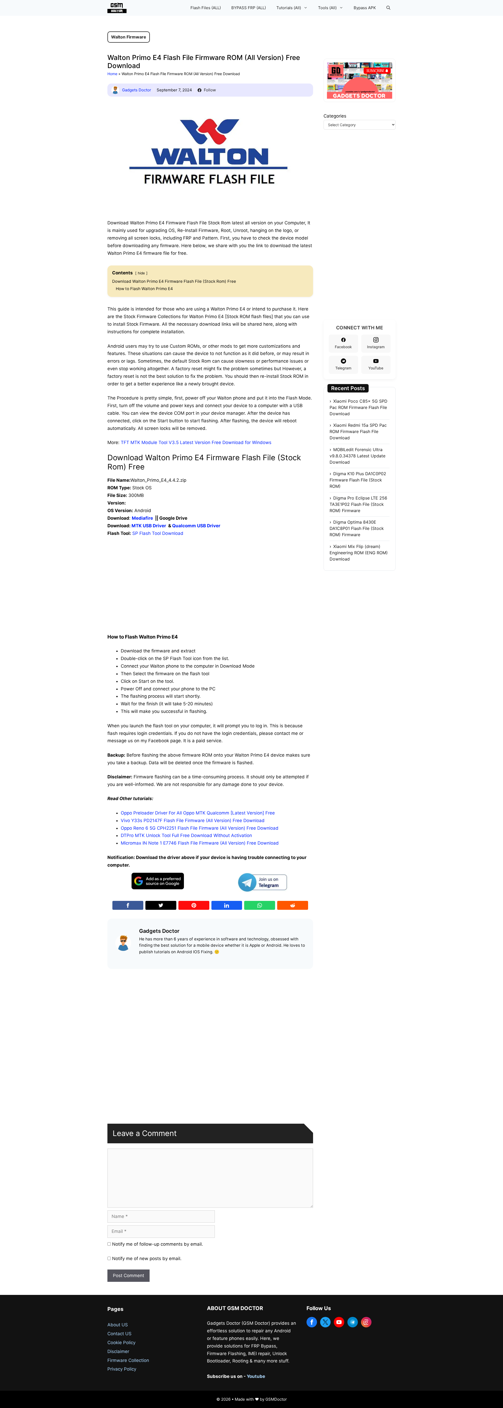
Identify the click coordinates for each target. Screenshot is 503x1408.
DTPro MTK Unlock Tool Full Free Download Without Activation (186, 835)
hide (141, 273)
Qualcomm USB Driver (196, 525)
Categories (335, 116)
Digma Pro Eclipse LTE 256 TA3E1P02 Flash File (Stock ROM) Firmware (358, 504)
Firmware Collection (128, 1360)
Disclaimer (118, 1351)
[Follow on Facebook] (312, 1322)
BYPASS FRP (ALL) (248, 7)
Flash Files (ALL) (205, 7)
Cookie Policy (121, 1342)
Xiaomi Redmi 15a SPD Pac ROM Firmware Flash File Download (358, 431)
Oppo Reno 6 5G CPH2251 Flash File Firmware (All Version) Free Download (199, 828)
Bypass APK (365, 7)
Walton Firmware (128, 37)
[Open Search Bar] (388, 8)
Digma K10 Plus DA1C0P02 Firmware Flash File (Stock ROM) (358, 480)
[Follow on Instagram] (366, 1322)
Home (112, 73)
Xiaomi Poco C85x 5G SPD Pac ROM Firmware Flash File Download (358, 407)
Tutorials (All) (288, 7)
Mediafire (142, 518)
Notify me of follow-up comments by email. (157, 1244)
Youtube (256, 1376)
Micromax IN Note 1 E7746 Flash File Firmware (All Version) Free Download (200, 843)
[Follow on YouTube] (339, 1322)
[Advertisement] (210, 573)
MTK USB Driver (149, 525)
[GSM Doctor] (118, 8)
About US (117, 1324)
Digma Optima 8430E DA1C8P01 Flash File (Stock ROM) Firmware (357, 528)
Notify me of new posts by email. (147, 1258)
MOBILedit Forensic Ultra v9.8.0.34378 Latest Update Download (357, 456)
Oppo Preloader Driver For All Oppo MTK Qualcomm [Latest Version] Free (198, 813)
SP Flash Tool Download (157, 533)
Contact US (119, 1333)
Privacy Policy (121, 1369)
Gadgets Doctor (136, 89)
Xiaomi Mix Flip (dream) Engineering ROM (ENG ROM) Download (359, 553)
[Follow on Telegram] (352, 1322)
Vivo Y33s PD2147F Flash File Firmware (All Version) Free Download (193, 820)
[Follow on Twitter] (325, 1322)
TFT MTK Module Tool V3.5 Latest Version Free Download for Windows (196, 442)
